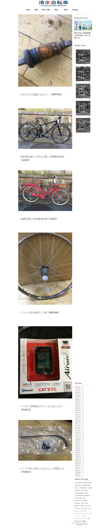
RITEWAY (84, 500)
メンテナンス (78, 518)
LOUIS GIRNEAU (79, 495)
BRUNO (86, 482)
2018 (76, 482)
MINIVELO (87, 495)
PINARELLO (78, 500)
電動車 (84, 521)
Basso (90, 482)
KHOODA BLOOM (79, 493)
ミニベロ (83, 516)
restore (90, 508)
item (79, 508)
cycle (76, 508)
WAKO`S (77, 505)
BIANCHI (80, 482)
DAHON (90, 488)
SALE (82, 503)
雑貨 (80, 521)
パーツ (90, 513)
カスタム (86, 513)
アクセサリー (83, 511)
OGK (84, 498)
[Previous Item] (77, 25)
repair (85, 508)
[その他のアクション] (70, 90)
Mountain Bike (78, 498)
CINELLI (77, 488)
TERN (86, 503)
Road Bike (77, 503)
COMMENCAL (83, 488)
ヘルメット (77, 516)
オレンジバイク (79, 513)
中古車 (88, 518)
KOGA (86, 493)
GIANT (85, 490)
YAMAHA (82, 505)
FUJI (82, 490)
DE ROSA (77, 490)
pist (82, 508)
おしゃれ (77, 511)
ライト (84, 518)
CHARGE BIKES (86, 485)
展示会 (76, 521)
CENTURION (78, 485)
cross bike (88, 505)
